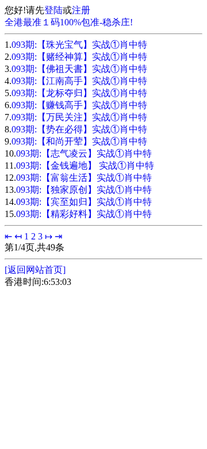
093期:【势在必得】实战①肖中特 (79, 129)
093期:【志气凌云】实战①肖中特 (84, 153)
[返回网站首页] (35, 270)
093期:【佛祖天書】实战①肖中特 (79, 69)
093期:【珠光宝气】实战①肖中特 (79, 45)
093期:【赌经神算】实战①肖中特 (79, 57)
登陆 (53, 10)
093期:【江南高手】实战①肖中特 (79, 81)
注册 (81, 10)
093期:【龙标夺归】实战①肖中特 (79, 93)
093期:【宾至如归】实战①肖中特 (84, 202)
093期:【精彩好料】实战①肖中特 (84, 214)
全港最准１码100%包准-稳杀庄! (69, 22)
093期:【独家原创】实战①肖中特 (84, 190)
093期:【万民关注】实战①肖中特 (79, 117)
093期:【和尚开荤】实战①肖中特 (79, 141)
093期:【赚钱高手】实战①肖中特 (79, 105)
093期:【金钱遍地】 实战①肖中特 (85, 165)
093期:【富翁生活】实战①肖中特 (84, 177)
